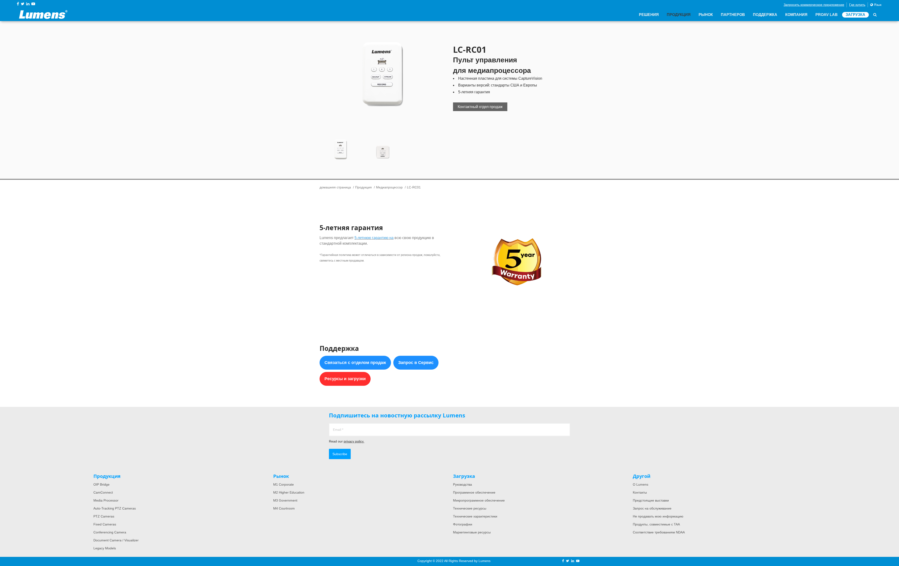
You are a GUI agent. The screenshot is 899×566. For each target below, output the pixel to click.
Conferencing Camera (109, 532)
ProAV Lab (826, 15)
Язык (877, 5)
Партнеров (733, 15)
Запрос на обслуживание (652, 508)
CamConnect (103, 492)
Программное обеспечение (474, 492)
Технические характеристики (475, 516)
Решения (649, 15)
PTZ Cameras (103, 516)
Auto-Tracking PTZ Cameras (114, 508)
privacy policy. (354, 441)
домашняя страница (335, 187)
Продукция (679, 15)
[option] (383, 73)
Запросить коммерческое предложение (814, 5)
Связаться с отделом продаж (355, 362)
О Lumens (640, 484)
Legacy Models (104, 548)
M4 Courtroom (284, 508)
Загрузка (855, 15)
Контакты (640, 492)
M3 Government (285, 500)
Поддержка (765, 15)
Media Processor (105, 500)
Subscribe (339, 454)
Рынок (706, 15)
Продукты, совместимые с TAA (656, 524)
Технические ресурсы (469, 508)
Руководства (462, 484)
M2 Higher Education (288, 492)
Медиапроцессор (389, 187)
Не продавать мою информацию (658, 516)
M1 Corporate (283, 484)
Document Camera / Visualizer (116, 540)
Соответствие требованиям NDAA (659, 532)
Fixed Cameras (104, 524)
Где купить (857, 5)
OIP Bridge (101, 484)
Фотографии (462, 524)
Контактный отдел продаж (480, 107)
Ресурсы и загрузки (345, 378)
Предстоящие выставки (651, 500)
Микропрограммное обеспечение (479, 500)
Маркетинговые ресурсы (472, 532)
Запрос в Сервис (416, 362)
